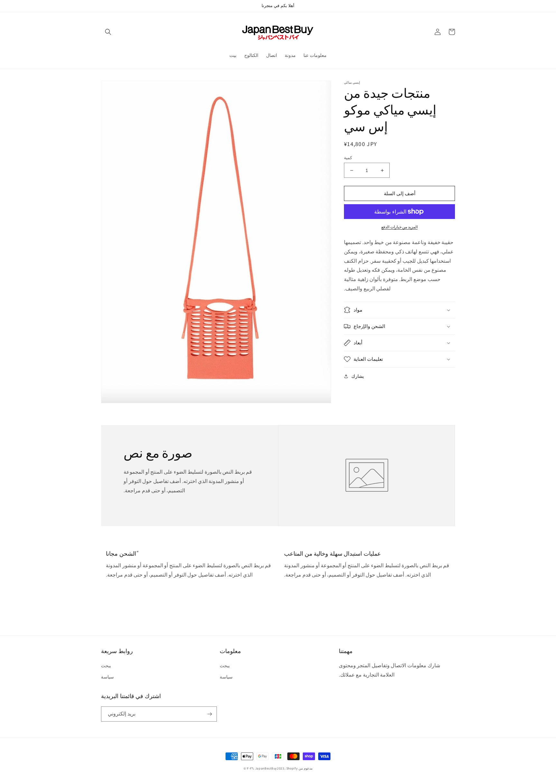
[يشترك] (209, 714)
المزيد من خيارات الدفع (399, 226)
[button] (108, 32)
